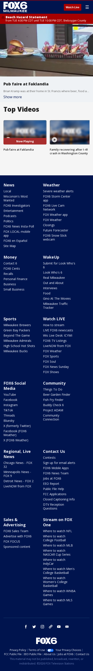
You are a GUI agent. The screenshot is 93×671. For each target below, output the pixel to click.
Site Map (9, 246)
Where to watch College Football (54, 538)
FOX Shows (51, 372)
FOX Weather (52, 220)
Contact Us (54, 451)
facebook (25, 626)
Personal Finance (15, 279)
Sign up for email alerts (59, 463)
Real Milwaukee (54, 278)
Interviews (50, 288)
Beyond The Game (16, 335)
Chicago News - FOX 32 (17, 465)
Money (10, 257)
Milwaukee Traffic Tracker (55, 306)
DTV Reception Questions (53, 506)
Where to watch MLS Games (57, 602)
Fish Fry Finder (53, 400)
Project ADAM (53, 410)
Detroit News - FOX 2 (18, 481)
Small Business (13, 289)
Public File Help (53, 489)
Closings (49, 225)
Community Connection (51, 417)
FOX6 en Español (15, 241)
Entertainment (13, 211)
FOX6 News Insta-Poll (18, 226)
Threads (9, 415)
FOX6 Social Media (14, 385)
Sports (9, 318)
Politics (8, 221)
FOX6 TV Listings (55, 341)
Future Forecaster (55, 230)
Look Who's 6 (52, 272)
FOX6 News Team (56, 473)
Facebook (10, 400)
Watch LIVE (54, 318)
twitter (34, 626)
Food (46, 293)
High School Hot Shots (19, 346)
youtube (58, 626)
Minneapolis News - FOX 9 (17, 474)
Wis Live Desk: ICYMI (57, 335)
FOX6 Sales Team (15, 531)
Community (54, 383)
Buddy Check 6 (53, 405)
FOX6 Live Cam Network (53, 207)
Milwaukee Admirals (17, 341)
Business (9, 284)
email (67, 626)
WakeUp (51, 257)
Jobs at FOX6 (52, 478)
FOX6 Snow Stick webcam (55, 237)
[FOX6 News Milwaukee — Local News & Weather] (16, 7)
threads (50, 626)
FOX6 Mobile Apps (56, 468)
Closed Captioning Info (59, 499)
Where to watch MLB (58, 545)
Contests (49, 457)
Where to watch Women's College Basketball (55, 582)
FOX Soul (49, 361)
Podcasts (9, 216)
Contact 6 (10, 263)
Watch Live (72, 7)
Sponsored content (16, 547)
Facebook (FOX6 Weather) (15, 433)
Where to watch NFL (57, 531)
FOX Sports (51, 356)
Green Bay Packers (16, 330)
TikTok (8, 410)
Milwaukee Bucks (15, 351)
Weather (51, 185)
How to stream (53, 325)
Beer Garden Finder (56, 394)
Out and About (53, 283)
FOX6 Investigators (16, 205)
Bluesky (8, 421)
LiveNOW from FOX (57, 346)
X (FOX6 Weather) (15, 440)
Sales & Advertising (14, 522)
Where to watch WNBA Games (59, 593)
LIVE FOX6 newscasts (58, 330)
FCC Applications (54, 494)
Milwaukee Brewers (17, 325)
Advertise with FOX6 (17, 536)
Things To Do (52, 389)
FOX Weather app (55, 215)
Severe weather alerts (58, 191)
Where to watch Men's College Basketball (59, 571)
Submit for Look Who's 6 (59, 265)
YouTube (9, 394)
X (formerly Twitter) (17, 426)
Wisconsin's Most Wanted (15, 198)
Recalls (8, 274)
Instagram (10, 405)
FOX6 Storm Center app (56, 198)
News (8, 185)
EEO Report (51, 484)
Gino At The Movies (57, 298)
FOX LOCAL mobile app (16, 233)
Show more (12, 97)
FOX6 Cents (11, 268)
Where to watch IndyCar (54, 562)
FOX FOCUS (11, 541)
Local (7, 191)
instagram (42, 626)
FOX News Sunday (56, 367)
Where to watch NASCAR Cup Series (57, 552)
